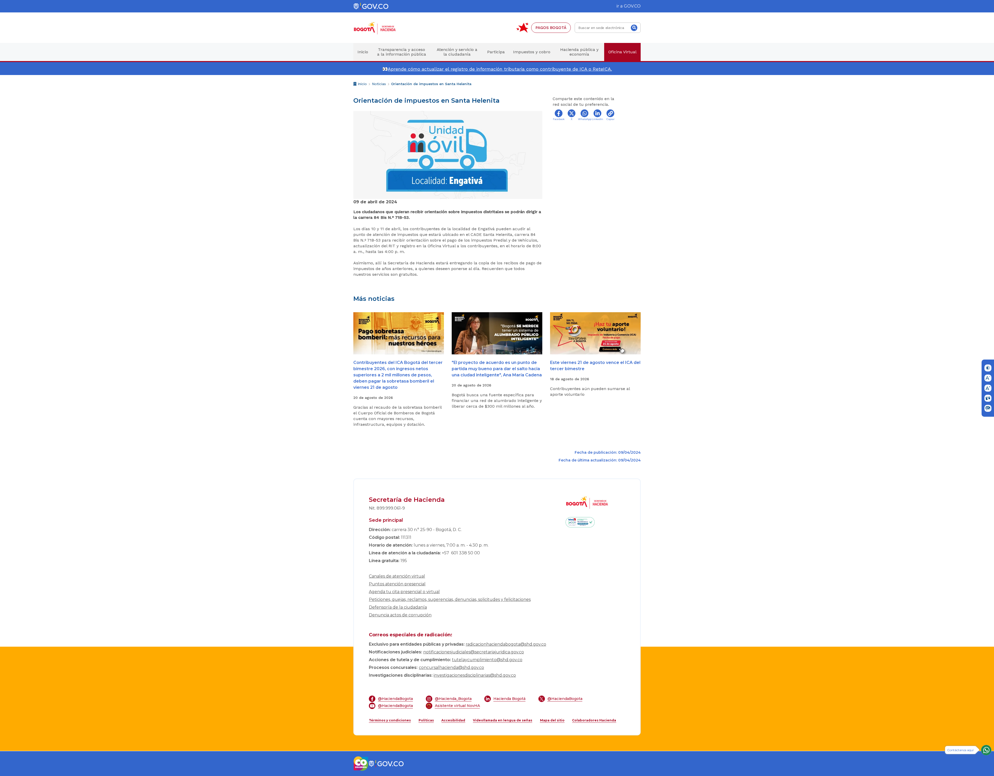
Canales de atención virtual (397, 576)
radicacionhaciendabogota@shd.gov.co (506, 644)
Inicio (361, 84)
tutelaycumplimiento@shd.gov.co (487, 659)
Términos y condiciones (390, 720)
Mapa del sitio (552, 720)
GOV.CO (632, 6)
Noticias (379, 84)
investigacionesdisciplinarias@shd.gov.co (475, 675)
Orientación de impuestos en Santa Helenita (431, 84)
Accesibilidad (453, 720)
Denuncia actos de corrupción (400, 615)
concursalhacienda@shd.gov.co (451, 667)
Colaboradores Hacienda (594, 720)
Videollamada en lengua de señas (502, 720)
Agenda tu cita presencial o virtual (404, 591)
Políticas (426, 720)
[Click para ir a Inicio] (383, 28)
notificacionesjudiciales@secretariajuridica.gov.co (473, 652)
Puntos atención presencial (397, 583)
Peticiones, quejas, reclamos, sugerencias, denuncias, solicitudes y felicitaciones (450, 599)
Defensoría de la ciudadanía (398, 607)
